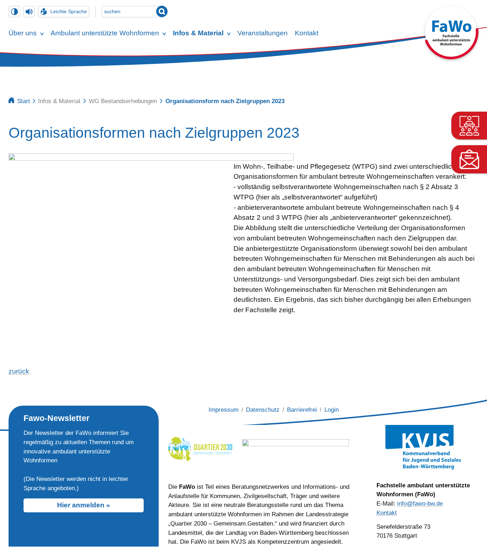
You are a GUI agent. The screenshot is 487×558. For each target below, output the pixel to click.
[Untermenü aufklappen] (42, 33)
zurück (19, 371)
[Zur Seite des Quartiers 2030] (200, 448)
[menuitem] (23, 33)
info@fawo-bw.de (420, 503)
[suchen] (162, 11)
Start (23, 101)
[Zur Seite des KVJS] (423, 447)
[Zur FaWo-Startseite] (451, 57)
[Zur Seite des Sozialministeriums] (295, 447)
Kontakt (386, 512)
